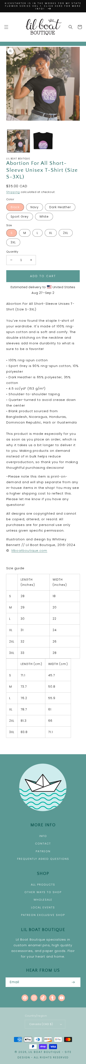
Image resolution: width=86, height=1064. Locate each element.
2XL (65, 233)
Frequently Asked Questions (43, 859)
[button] (6, 27)
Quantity (12, 252)
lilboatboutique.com (29, 550)
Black (15, 207)
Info (43, 836)
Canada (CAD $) (41, 1024)
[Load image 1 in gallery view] (18, 141)
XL (50, 233)
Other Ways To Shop (43, 892)
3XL (13, 242)
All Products (43, 885)
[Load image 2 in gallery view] (43, 141)
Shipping (13, 192)
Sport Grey (20, 216)
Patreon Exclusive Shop (43, 915)
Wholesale (43, 900)
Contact (43, 844)
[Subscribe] (73, 982)
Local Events (43, 907)
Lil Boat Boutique (45, 1052)
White (44, 216)
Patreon (43, 851)
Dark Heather (60, 207)
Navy (34, 207)
